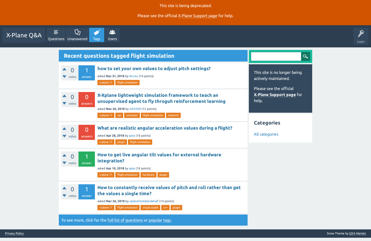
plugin (121, 141)
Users (112, 39)
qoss (132, 135)
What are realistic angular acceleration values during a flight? (164, 127)
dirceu (133, 76)
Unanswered (77, 39)
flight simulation (127, 82)
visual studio (150, 207)
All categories (266, 134)
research (173, 115)
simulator (132, 115)
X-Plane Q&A (24, 35)
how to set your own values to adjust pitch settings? (153, 68)
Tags (96, 39)
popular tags (160, 220)
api (119, 115)
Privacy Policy (14, 233)
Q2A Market (357, 233)
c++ (165, 207)
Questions (56, 39)
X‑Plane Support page (197, 15)
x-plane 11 (105, 82)
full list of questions (125, 220)
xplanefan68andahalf (143, 201)
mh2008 (135, 108)
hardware (148, 174)
